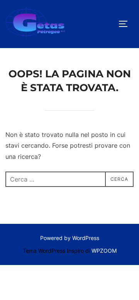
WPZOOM (104, 250)
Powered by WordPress (69, 238)
